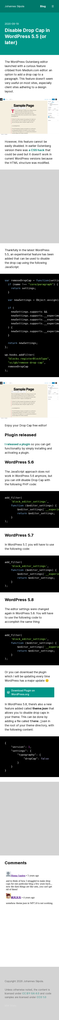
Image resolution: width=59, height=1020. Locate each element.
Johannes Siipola (14, 6)
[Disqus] (29, 909)
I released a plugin (17, 444)
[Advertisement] (29, 206)
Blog (43, 6)
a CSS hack (36, 150)
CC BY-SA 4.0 (30, 993)
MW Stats (10, 1005)
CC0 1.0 (41, 997)
